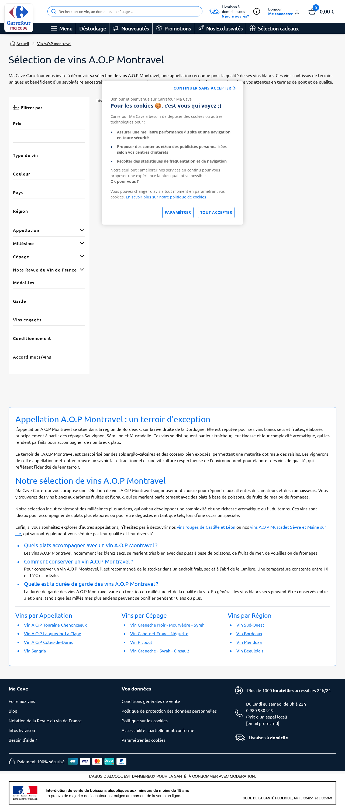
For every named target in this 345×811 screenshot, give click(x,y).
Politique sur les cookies (145, 720)
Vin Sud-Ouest (250, 624)
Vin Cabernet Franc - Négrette (159, 633)
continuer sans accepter (202, 88)
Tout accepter (216, 212)
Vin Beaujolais (249, 650)
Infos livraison (22, 730)
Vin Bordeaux (249, 633)
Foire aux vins (22, 701)
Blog (13, 710)
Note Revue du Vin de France (45, 270)
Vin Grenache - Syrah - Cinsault (159, 650)
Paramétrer (178, 212)
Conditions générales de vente (151, 701)
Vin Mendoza (249, 642)
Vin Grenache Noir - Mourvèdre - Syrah (167, 624)
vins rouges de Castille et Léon (206, 527)
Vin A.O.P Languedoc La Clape (52, 633)
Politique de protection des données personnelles (169, 710)
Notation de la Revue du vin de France (45, 720)
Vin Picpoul (141, 642)
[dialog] (172, 153)
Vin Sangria (35, 650)
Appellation (26, 230)
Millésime (23, 243)
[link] (18, 17)
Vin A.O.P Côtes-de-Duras (48, 642)
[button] (284, 11)
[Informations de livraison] (257, 11)
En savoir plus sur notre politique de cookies (166, 197)
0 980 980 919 (260, 710)
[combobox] (124, 11)
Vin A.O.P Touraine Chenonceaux (55, 624)
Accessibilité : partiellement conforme (158, 730)
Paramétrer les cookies (143, 740)
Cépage (21, 256)
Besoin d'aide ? (23, 740)
